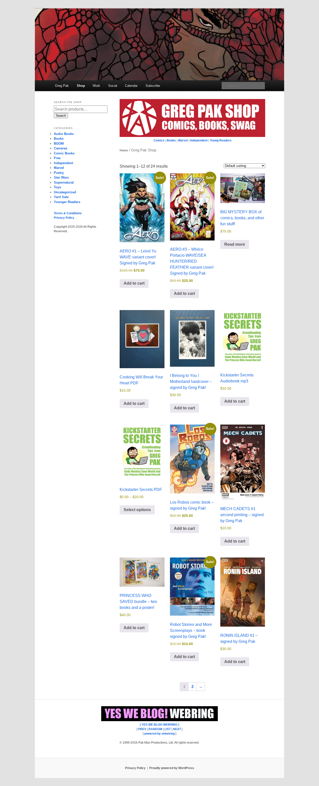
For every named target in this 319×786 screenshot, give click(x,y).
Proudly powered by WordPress (171, 768)
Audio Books (64, 134)
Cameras (60, 148)
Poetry (59, 173)
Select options (137, 510)
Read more (234, 244)
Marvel (183, 140)
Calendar (131, 86)
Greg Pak (62, 86)
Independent (199, 140)
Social (112, 86)
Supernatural (64, 182)
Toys (57, 187)
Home (124, 150)
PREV (142, 729)
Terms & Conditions (68, 213)
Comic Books (64, 153)
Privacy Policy (64, 218)
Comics (159, 140)
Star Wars (61, 177)
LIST (167, 729)
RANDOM (155, 729)
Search (61, 115)
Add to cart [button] (134, 283)
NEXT (177, 729)
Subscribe (153, 86)
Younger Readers (67, 202)
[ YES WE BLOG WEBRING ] (159, 724)
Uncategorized (65, 192)
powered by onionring (159, 733)
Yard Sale (61, 197)
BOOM (59, 143)
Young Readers (221, 140)
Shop (81, 86)
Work (96, 86)
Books (171, 140)
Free (57, 158)
